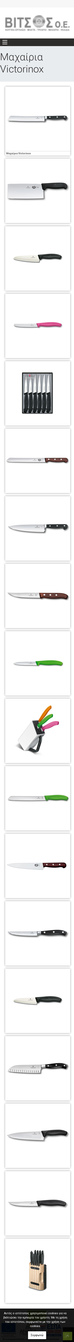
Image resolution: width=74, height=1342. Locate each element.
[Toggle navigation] (5, 42)
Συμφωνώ (37, 1335)
